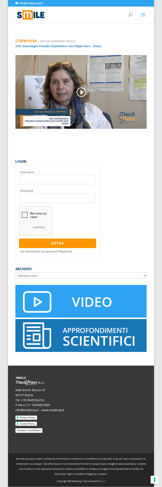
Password (26, 190)
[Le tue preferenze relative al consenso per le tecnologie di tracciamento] (155, 480)
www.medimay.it (53, 410)
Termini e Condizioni (29, 430)
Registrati (65, 251)
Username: (27, 172)
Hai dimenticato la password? (39, 251)
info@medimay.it (26, 410)
